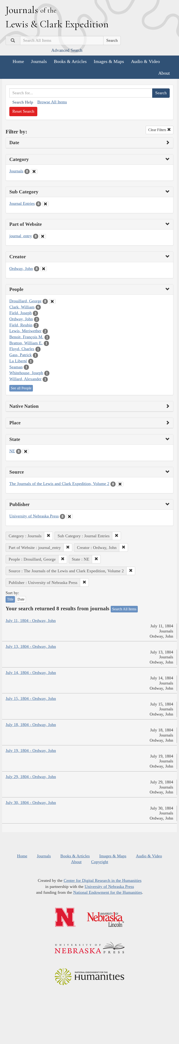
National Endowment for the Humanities (107, 892)
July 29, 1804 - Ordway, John (31, 776)
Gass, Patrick (20, 355)
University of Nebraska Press (34, 516)
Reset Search (23, 111)
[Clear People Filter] (52, 301)
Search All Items (124, 609)
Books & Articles (70, 61)
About (164, 73)
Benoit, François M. (26, 337)
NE (12, 451)
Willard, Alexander (25, 379)
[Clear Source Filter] (120, 484)
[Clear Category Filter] (34, 171)
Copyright (99, 861)
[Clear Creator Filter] (43, 268)
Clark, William (21, 307)
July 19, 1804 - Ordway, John (31, 750)
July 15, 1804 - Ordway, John (31, 698)
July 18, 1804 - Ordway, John (31, 724)
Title (10, 599)
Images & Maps (109, 61)
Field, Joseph (20, 313)
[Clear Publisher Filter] (69, 516)
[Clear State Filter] (25, 451)
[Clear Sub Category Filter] (45, 204)
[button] (48, 536)
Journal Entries (22, 203)
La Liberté (18, 361)
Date (20, 599)
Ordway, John (21, 268)
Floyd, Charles (21, 348)
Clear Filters (157, 130)
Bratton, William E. (26, 343)
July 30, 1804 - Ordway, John (31, 802)
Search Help (22, 102)
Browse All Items (52, 102)
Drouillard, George (25, 301)
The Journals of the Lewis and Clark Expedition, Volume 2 (59, 483)
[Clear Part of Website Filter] (42, 236)
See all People (21, 388)
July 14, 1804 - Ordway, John (31, 672)
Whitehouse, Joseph (26, 372)
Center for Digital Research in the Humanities (102, 880)
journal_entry (20, 236)
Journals (39, 61)
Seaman (16, 367)
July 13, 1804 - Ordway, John (31, 646)
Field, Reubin (20, 325)
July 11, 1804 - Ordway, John (31, 620)
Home (18, 61)
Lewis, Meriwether (25, 330)
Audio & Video (145, 61)
